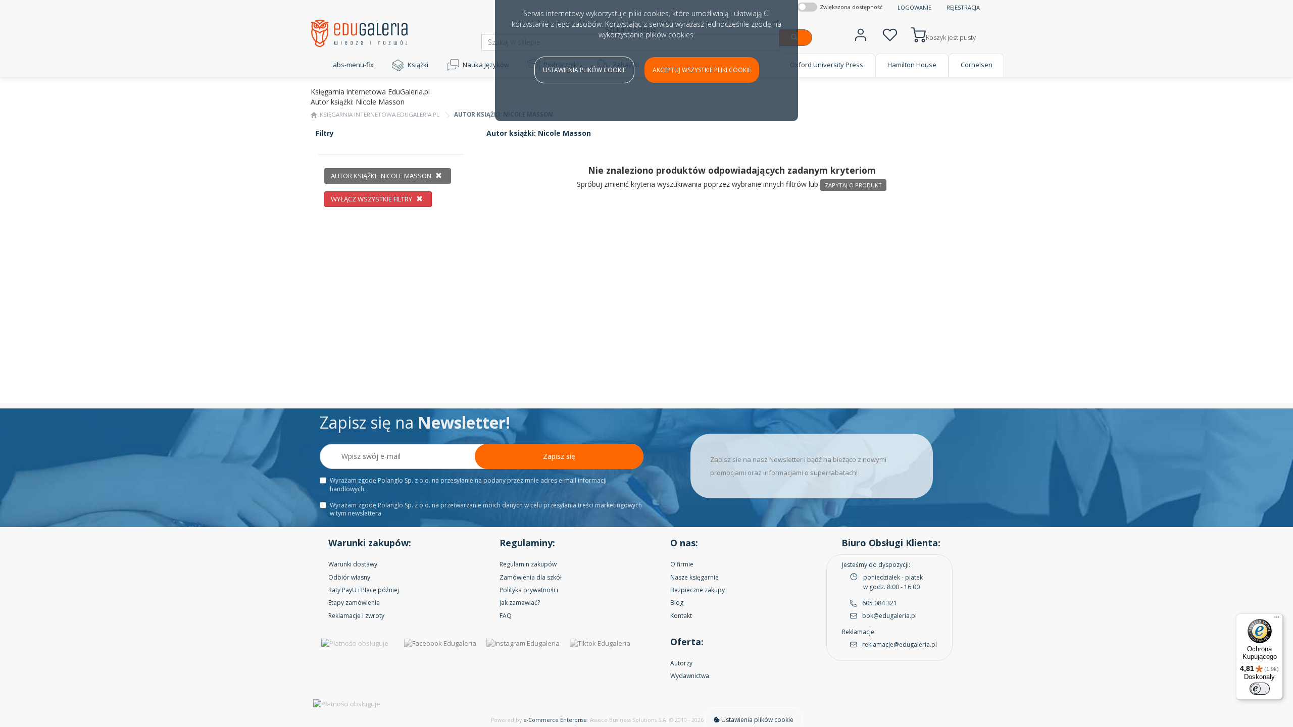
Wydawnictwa (689, 675)
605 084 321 (879, 603)
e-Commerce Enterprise (555, 719)
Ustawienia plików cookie (584, 70)
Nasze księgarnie (694, 577)
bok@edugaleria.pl (889, 615)
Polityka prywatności (529, 590)
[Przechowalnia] (890, 33)
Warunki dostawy (352, 564)
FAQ (506, 615)
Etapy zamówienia (354, 602)
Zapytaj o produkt (853, 185)
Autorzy (681, 663)
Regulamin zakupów (528, 564)
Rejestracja (963, 7)
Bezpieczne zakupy (697, 590)
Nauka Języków (486, 64)
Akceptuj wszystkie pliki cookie (702, 70)
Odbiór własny (349, 577)
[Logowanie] (861, 33)
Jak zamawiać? (520, 602)
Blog (676, 602)
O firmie (681, 564)
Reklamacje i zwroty (356, 615)
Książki (418, 64)
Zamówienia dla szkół (531, 577)
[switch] (1260, 689)
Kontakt (681, 615)
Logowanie (914, 7)
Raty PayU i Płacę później (363, 590)
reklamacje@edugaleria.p (898, 644)
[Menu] (1277, 619)
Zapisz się (559, 456)
